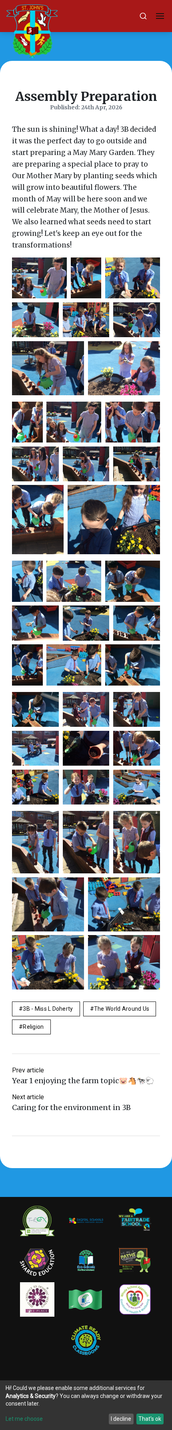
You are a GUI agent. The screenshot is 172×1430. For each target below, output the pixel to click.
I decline (121, 1419)
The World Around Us (121, 1009)
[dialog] (86, 1405)
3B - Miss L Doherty (48, 1009)
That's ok (149, 1419)
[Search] (143, 16)
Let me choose (24, 1419)
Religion (33, 1027)
